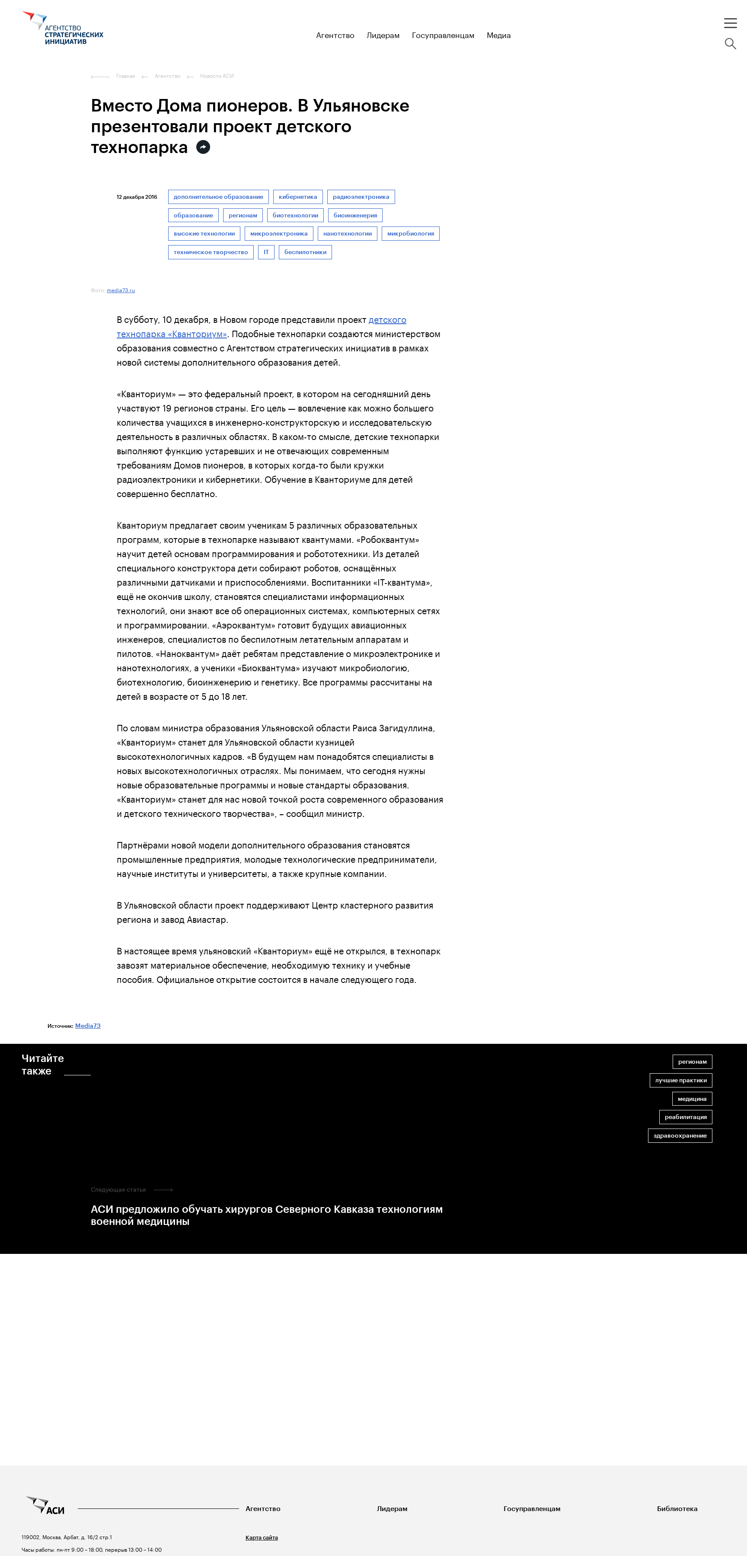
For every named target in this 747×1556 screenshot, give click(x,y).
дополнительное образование (218, 197)
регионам (243, 215)
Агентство (263, 1509)
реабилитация (686, 1117)
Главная (125, 75)
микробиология (410, 233)
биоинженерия (355, 215)
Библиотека (677, 1509)
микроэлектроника (279, 233)
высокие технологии (204, 233)
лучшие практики (681, 1080)
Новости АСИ (217, 75)
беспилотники (305, 252)
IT (266, 252)
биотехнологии (295, 215)
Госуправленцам (532, 1509)
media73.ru (121, 289)
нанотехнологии (347, 233)
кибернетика (298, 197)
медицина (692, 1099)
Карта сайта (262, 1537)
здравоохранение (680, 1135)
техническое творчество (211, 252)
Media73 (88, 1026)
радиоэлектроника (361, 197)
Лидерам (392, 1509)
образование (193, 215)
